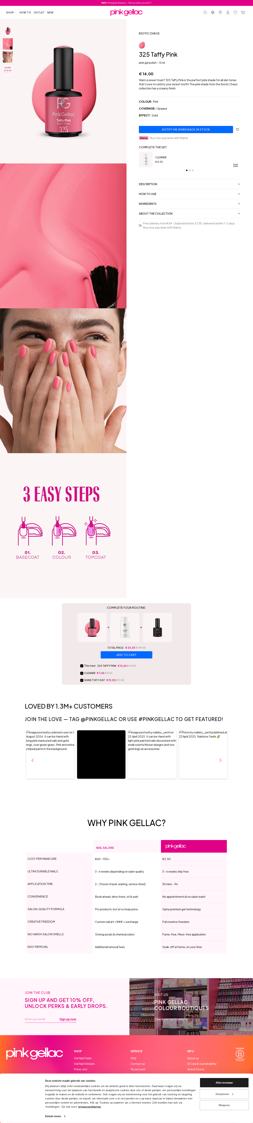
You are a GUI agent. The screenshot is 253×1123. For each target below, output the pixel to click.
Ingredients (148, 203)
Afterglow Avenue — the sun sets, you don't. (126, 3)
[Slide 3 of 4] (8, 57)
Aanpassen (222, 1093)
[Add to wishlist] (237, 129)
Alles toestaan (224, 1082)
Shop (10, 12)
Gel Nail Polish (83, 1058)
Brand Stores (195, 1069)
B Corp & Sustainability (202, 1063)
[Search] (205, 12)
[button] (50, 754)
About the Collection (155, 213)
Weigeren (224, 1105)
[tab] (186, 170)
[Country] (212, 12)
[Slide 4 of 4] (8, 70)
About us (193, 1058)
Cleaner (161, 157)
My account (138, 1069)
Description (148, 184)
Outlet (39, 12)
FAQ (133, 1058)
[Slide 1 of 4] (8, 31)
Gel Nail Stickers (84, 1063)
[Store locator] (220, 12)
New (50, 12)
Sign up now (68, 1019)
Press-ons (80, 1069)
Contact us (138, 1063)
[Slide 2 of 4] (8, 44)
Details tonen (53, 1116)
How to (25, 12)
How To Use (147, 194)
